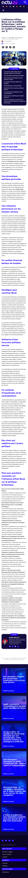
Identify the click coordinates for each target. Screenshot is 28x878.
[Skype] (15, 646)
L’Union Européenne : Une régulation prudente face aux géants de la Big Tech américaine (14, 818)
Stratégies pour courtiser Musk (12, 86)
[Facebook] (3, 47)
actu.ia (3, 658)
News (7, 658)
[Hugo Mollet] (3, 41)
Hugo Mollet (8, 41)
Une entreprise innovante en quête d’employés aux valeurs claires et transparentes (14, 762)
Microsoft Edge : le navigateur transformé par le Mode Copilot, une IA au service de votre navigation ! (14, 791)
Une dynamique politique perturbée (14, 75)
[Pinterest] (10, 47)
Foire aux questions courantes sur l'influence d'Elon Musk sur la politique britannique (15, 101)
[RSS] (6, 841)
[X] (6, 47)
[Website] (13, 841)
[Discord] (10, 646)
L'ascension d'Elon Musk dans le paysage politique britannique (13, 72)
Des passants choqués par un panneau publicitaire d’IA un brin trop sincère (14, 679)
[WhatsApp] (13, 47)
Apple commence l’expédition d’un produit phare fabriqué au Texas (14, 706)
